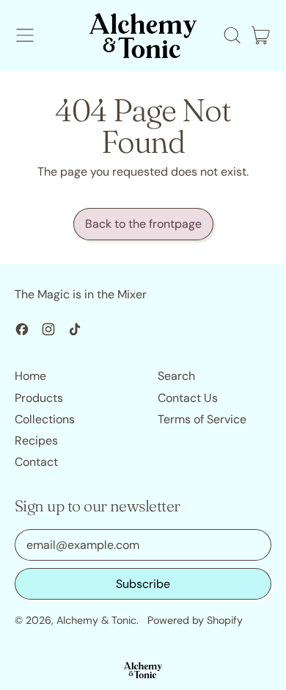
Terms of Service (202, 419)
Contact (36, 462)
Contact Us (188, 398)
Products (39, 398)
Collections (45, 419)
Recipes (36, 440)
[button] (231, 35)
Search (176, 376)
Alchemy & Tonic (96, 620)
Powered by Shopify (195, 620)
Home (30, 376)
